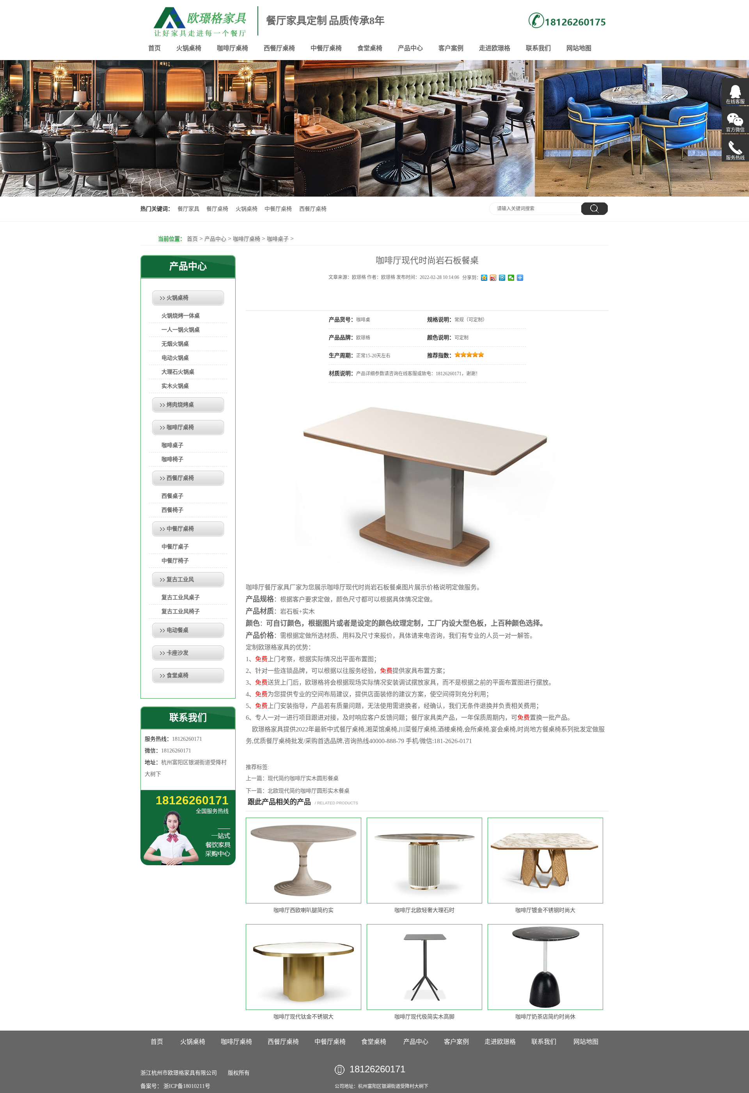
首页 (154, 48)
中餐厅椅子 (175, 561)
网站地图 (578, 48)
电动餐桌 (177, 630)
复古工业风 (180, 579)
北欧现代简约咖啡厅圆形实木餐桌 (309, 791)
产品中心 (410, 48)
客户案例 (450, 48)
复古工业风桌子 (181, 597)
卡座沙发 (177, 653)
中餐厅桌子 (175, 547)
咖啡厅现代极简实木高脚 (424, 1017)
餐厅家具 (188, 209)
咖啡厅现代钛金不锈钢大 (303, 1017)
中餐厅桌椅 (326, 48)
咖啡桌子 (278, 239)
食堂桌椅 (369, 48)
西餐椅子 (172, 510)
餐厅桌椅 (217, 209)
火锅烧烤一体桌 (181, 316)
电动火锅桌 (175, 358)
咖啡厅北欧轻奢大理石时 (424, 910)
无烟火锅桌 (175, 344)
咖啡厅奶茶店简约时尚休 (545, 1017)
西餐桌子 (172, 496)
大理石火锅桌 (178, 372)
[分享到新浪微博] (493, 278)
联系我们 (538, 48)
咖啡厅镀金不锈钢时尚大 (545, 910)
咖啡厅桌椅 (232, 48)
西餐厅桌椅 (279, 48)
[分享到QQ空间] (484, 278)
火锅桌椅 (188, 48)
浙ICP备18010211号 (186, 1086)
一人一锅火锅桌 (181, 330)
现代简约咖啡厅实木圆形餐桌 (303, 778)
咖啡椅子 (172, 459)
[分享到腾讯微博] (502, 278)
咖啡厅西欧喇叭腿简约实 (303, 910)
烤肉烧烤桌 (180, 405)
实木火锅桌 (175, 386)
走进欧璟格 (494, 48)
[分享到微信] (511, 278)
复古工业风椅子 (181, 611)
